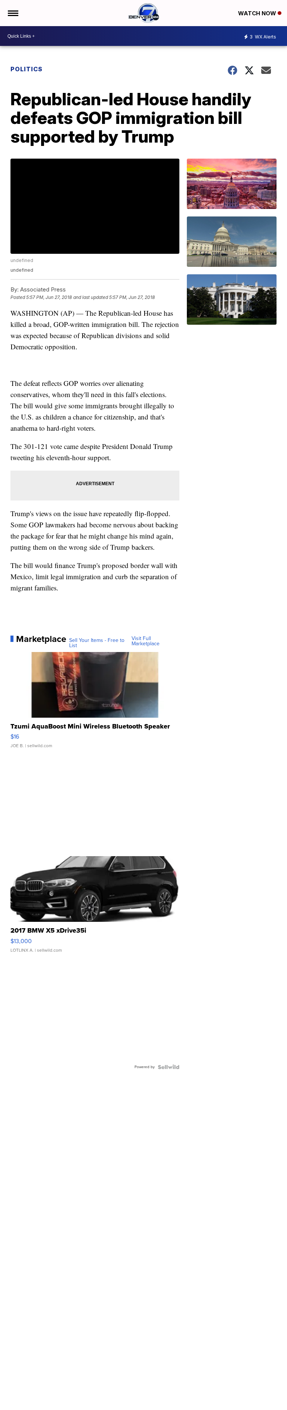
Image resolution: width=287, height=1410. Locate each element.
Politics (26, 69)
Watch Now (258, 13)
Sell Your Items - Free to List (96, 643)
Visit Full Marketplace (146, 641)
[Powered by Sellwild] (168, 1067)
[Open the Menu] (12, 13)
